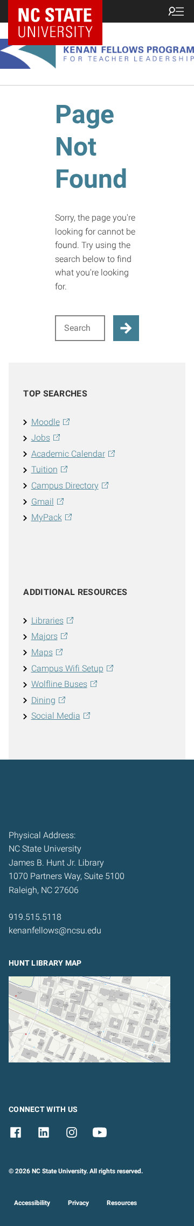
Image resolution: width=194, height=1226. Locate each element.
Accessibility (32, 1203)
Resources (122, 1203)
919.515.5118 (35, 917)
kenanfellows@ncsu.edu (55, 930)
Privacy (78, 1203)
